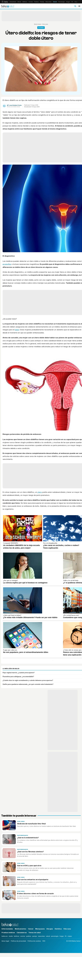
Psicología (61, 2)
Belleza (25, 2)
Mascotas (48, 2)
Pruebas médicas (8, 932)
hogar (62, 936)
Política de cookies (34, 941)
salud (48, 936)
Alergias (49, 929)
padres (28, 936)
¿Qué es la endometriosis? (28, 838)
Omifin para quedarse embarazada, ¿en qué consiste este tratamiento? (28, 684)
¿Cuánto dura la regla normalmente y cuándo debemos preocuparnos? (28, 680)
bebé (17, 330)
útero (39, 492)
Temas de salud (34, 932)
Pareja (42, 2)
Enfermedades (22, 835)
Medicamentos (20, 929)
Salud (55, 2)
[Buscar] (75, 6)
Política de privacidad (18, 941)
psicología (54, 936)
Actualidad (13, 2)
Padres (36, 2)
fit (65, 936)
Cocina (31, 2)
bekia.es (5, 936)
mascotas (41, 936)
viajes (70, 936)
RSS (43, 941)
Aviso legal (5, 941)
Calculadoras (22, 932)
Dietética (58, 929)
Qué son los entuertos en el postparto (32, 880)
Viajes (76, 2)
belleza (16, 936)
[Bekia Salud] (7, 6)
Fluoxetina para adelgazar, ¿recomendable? (18, 676)
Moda (19, 2)
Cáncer (31, 929)
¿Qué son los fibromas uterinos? (30, 852)
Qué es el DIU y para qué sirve (29, 866)
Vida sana (45, 24)
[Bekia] (5, 2)
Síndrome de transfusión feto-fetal (31, 824)
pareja (34, 936)
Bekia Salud (37, 24)
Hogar (68, 2)
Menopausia (40, 929)
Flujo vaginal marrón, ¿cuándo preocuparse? (18, 672)
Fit (72, 2)
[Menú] (79, 6)
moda (11, 936)
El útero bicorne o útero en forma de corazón (35, 893)
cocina (22, 936)
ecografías (7, 264)
